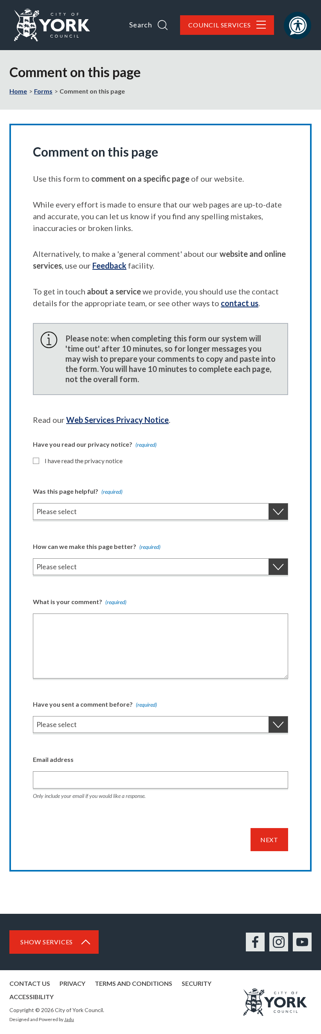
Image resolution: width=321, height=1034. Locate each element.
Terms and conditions (133, 983)
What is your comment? (79, 601)
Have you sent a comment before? (95, 704)
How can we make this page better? (96, 546)
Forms (43, 91)
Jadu (69, 1019)
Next (269, 839)
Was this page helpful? (78, 491)
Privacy (72, 983)
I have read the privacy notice (84, 460)
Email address (53, 759)
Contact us (29, 983)
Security (196, 983)
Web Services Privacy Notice (117, 419)
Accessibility (31, 996)
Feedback (109, 265)
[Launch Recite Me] (297, 25)
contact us (239, 303)
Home (18, 91)
